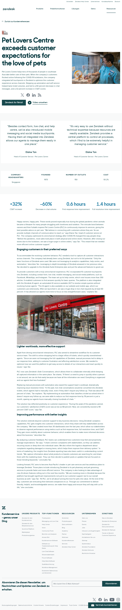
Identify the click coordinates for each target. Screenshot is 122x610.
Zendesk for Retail (14, 103)
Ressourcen (111, 9)
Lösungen (75, 9)
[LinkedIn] (106, 600)
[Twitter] (94, 600)
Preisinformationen (57, 9)
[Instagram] (118, 600)
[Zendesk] (4, 511)
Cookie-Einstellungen (52, 605)
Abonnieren (111, 584)
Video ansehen (40, 103)
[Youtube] (112, 600)
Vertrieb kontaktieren (106, 605)
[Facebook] (100, 600)
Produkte (39, 9)
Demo (93, 9)
